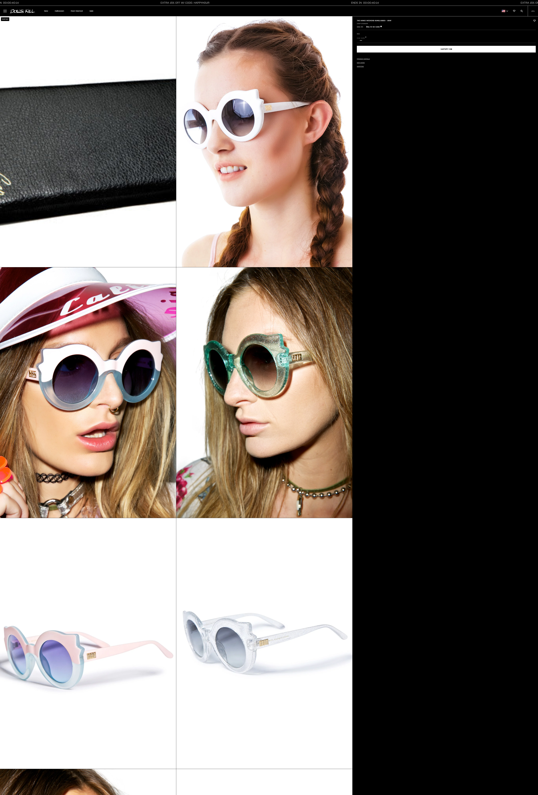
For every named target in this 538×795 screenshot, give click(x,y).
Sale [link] (91, 11)
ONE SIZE (361, 38)
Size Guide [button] (361, 62)
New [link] (46, 11)
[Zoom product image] (88, 141)
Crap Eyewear (362, 23)
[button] (184, 2)
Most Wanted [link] (77, 11)
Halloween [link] (59, 11)
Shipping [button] (360, 66)
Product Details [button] (363, 59)
